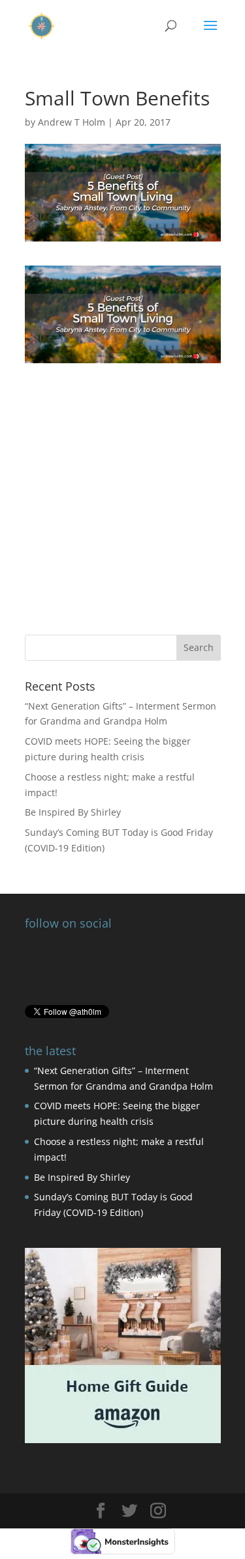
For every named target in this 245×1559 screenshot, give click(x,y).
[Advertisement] (122, 485)
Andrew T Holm (71, 122)
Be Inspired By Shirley (73, 812)
